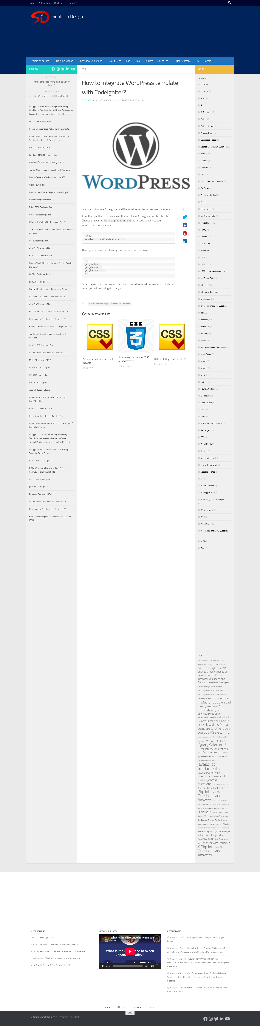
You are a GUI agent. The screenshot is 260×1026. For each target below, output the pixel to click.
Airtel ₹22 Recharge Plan (40, 214)
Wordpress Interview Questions (214, 531)
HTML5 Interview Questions (213, 271)
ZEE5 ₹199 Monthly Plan (40, 479)
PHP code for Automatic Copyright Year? (46, 162)
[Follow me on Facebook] (53, 69)
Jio (202, 313)
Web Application (208, 492)
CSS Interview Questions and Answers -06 (48, 501)
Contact (73, 3)
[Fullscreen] (157, 966)
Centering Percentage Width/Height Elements (49, 129)
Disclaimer (59, 3)
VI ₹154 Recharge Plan (39, 382)
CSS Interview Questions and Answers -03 (48, 352)
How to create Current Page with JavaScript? (48, 192)
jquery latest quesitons (220, 784)
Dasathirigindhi (213, 683)
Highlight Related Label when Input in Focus (48, 289)
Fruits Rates (206, 223)
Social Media (206, 444)
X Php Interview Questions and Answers (210, 851)
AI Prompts (205, 112)
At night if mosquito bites (216, 664)
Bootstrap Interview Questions (214, 147)
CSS (84, 69)
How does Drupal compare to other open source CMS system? (214, 728)
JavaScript (205, 299)
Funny (203, 230)
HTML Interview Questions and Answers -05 (48, 311)
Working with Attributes (216, 843)
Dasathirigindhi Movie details (212, 687)
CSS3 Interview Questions (212, 181)
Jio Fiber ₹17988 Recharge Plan (43, 155)
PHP (202, 416)
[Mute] (152, 966)
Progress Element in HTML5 (41, 494)
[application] (130, 951)
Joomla (204, 333)
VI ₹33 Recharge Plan (38, 375)
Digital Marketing (208, 195)
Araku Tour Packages (38, 185)
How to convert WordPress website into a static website (55, 958)
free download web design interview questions (211, 714)
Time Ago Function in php (217, 820)
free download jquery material (214, 704)
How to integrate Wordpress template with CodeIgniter (109, 304)
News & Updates (208, 389)
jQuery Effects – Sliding (39, 390)
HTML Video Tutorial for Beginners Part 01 (47, 222)
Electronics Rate (208, 216)
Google (207, 61)
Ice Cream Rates (208, 278)
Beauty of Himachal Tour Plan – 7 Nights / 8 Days (51, 326)
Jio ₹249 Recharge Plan (39, 274)
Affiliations (44, 3)
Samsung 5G (205, 812)
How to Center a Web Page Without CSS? (47, 177)
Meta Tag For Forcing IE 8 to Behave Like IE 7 (50, 965)
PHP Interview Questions (212, 423)
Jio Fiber (204, 319)
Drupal (203, 202)
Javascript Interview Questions (214, 306)
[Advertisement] (174, 32)
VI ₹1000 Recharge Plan (39, 147)
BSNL (203, 153)
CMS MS (204, 167)
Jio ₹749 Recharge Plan (39, 486)
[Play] (102, 966)
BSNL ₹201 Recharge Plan (40, 255)
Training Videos (64, 61)
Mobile (204, 361)
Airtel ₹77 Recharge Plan (42, 937)
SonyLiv (204, 451)
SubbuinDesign (207, 458)
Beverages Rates (208, 140)
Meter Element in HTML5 (40, 360)
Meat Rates (206, 354)
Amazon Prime (207, 133)
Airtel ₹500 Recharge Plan (40, 367)
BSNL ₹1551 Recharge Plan (41, 460)
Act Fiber (204, 84)
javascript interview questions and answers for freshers (212, 776)
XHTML (204, 541)
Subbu (88, 100)
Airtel (203, 119)
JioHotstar (205, 326)
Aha (202, 98)
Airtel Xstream (207, 126)
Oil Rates (205, 396)
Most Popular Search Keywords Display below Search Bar (56, 944)
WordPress (115, 61)
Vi (201, 479)
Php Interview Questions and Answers (209, 795)
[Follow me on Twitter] (63, 69)
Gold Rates (205, 243)
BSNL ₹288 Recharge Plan (40, 207)
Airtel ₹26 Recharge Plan (40, 248)
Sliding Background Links (40, 199)
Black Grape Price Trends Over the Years (46, 416)
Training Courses (40, 61)
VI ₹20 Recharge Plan (38, 241)
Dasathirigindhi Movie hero (207, 695)
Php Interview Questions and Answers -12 (47, 296)
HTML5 (204, 264)
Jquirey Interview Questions (213, 347)
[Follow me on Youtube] (72, 69)
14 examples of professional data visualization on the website (58, 951)
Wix (202, 517)
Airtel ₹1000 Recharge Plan (41, 345)
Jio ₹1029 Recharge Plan (40, 121)
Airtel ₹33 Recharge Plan (40, 304)
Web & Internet (207, 485)
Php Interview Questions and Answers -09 (47, 509)
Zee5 (203, 548)
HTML (203, 257)
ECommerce (206, 209)
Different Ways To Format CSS (170, 359)
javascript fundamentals (210, 766)
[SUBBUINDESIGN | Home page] (40, 17)
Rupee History (182, 61)
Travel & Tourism (143, 61)
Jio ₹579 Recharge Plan (39, 282)
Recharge (162, 61)
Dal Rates (205, 188)
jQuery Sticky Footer (209, 788)
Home (31, 3)
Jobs (127, 61)
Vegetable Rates (208, 472)
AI (198, 61)
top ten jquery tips (216, 824)
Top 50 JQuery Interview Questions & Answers (49, 170)
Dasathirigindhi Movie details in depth (210, 691)
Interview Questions (91, 61)
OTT (202, 409)
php (223, 788)
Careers (204, 160)
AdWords (205, 91)
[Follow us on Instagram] (58, 69)
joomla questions (207, 782)
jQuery (203, 340)
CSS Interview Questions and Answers (211, 679)
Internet (204, 285)
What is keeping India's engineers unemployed (214, 832)
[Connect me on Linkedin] (68, 69)
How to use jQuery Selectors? (212, 742)
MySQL (204, 375)
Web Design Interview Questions (215, 499)
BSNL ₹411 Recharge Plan (40, 408)
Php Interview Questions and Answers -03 (47, 319)
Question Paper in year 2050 (217, 808)
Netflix (203, 382)
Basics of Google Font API (212, 668)
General (204, 236)
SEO (202, 437)
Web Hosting (206, 510)
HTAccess (205, 250)
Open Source (206, 402)
